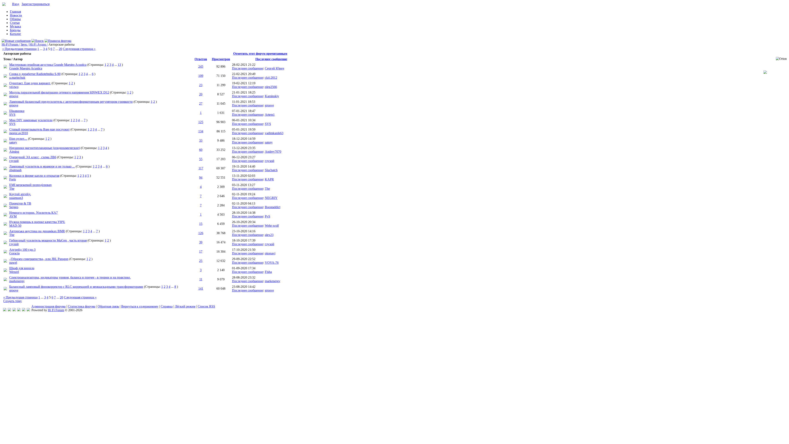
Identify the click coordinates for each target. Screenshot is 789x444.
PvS (267, 216)
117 (200, 168)
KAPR (269, 179)
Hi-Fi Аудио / (38, 44)
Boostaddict (272, 207)
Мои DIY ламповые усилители (31, 120)
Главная (15, 11)
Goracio (14, 253)
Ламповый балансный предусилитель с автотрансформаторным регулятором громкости (71, 101)
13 (119, 64)
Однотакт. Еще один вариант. (30, 83)
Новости (16, 15)
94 (200, 177)
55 (200, 159)
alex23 (269, 235)
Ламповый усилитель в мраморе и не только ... (42, 166)
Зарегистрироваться (36, 4)
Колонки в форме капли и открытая (34, 175)
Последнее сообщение (271, 59)
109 (200, 75)
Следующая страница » (79, 49)
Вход (15, 4)
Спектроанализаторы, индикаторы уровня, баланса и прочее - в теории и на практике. (70, 277)
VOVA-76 (272, 262)
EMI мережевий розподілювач (30, 185)
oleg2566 (271, 87)
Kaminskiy (272, 96)
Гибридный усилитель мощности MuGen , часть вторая (48, 240)
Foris (12, 179)
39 (200, 242)
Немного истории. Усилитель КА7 (33, 212)
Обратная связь (108, 306)
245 (200, 66)
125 (200, 122)
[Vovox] (28, 310)
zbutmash (15, 170)
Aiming (14, 151)
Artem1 (270, 114)
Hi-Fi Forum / (11, 44)
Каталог (15, 34)
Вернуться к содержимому (139, 306)
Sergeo (13, 207)
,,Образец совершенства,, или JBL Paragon (38, 259)
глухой (14, 161)
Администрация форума (48, 306)
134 (200, 131)
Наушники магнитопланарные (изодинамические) (44, 148)
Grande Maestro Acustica (25, 68)
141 (200, 288)
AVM (13, 216)
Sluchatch (271, 170)
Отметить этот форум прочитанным (260, 53)
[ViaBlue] (14, 310)
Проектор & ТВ (20, 203)
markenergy (17, 281)
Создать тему (12, 301)
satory (13, 142)
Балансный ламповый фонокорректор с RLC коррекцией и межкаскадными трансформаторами (76, 286)
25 (200, 260)
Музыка (15, 26)
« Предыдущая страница (19, 49)
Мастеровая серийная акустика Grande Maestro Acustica (48, 64)
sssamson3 (16, 198)
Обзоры (15, 19)
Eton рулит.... (18, 138)
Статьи (15, 22)
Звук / (25, 44)
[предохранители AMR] (4, 310)
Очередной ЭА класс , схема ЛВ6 (32, 157)
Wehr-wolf (272, 225)
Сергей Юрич (274, 68)
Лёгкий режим (185, 306)
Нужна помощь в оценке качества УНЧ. (37, 222)
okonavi (270, 253)
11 (200, 279)
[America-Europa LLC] (9, 310)
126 (200, 233)
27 (200, 103)
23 (200, 85)
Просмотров (221, 59)
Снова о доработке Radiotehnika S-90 (35, 74)
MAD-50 (15, 225)
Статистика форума (81, 306)
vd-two (13, 87)
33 (200, 140)
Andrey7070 (273, 151)
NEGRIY (271, 198)
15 (200, 223)
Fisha (268, 272)
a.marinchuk (17, 77)
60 (200, 149)
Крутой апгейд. (20, 194)
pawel (13, 262)
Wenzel (14, 272)
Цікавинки (16, 111)
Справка (167, 306)
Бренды (15, 30)
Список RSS (206, 306)
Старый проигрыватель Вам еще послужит (39, 129)
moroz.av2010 (18, 133)
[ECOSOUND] (19, 310)
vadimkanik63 (274, 133)
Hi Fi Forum (56, 310)
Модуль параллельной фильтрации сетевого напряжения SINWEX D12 (59, 92)
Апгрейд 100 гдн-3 (22, 249)
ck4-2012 (271, 77)
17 (200, 251)
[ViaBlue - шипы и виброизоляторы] (23, 310)
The (11, 188)
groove (13, 96)
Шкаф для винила (21, 268)
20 (60, 49)
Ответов (201, 59)
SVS (12, 114)
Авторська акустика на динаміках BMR (37, 231)
